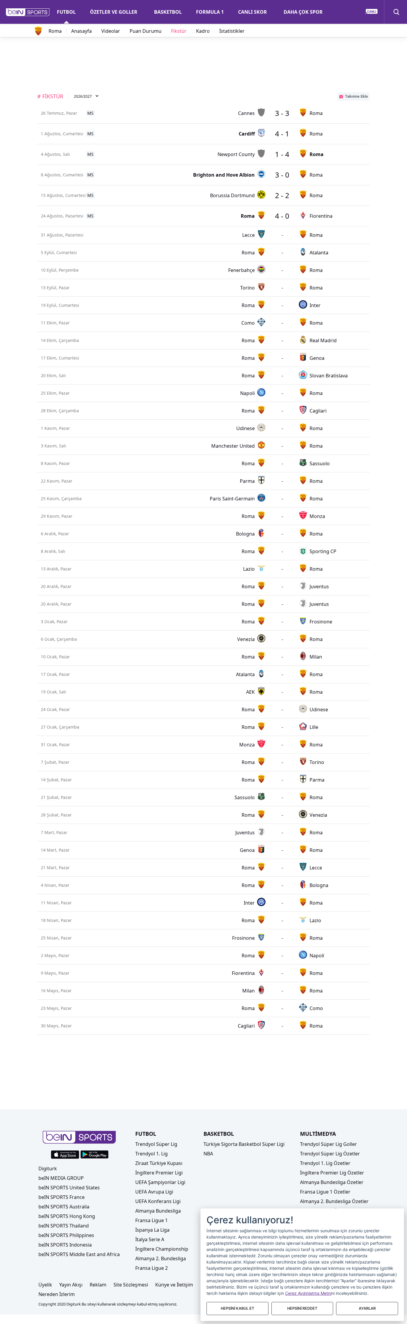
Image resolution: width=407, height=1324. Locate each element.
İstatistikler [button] (232, 31)
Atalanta (319, 252)
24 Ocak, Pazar (55, 709)
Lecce (248, 235)
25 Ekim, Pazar (55, 393)
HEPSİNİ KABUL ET (237, 1308)
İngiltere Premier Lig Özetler (332, 1172)
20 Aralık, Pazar (56, 586)
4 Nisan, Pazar (55, 885)
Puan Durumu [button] (145, 31)
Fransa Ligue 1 (151, 1220)
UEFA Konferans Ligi (158, 1201)
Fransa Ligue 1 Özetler (325, 1191)
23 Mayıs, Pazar (56, 1008)
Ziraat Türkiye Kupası (158, 1163)
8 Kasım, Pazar (55, 463)
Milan (316, 657)
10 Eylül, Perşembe (60, 270)
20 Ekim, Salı (53, 375)
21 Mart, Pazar (55, 867)
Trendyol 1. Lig (151, 1153)
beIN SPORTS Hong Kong (66, 1216)
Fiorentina (321, 216)
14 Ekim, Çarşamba (60, 340)
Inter (315, 305)
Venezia (246, 639)
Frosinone (321, 621)
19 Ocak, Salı (53, 692)
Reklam (98, 1284)
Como (248, 323)
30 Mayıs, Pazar (56, 1026)
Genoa (317, 358)
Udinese (245, 428)
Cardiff (247, 133)
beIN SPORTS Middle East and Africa (79, 1254)
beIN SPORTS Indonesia (65, 1244)
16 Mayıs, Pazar (56, 990)
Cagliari (318, 410)
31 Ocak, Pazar (55, 744)
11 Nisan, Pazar (56, 903)
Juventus (319, 586)
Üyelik (45, 1284)
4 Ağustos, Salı (55, 154)
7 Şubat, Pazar (55, 762)
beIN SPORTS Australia (63, 1206)
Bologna (245, 533)
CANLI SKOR (252, 12)
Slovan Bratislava (329, 375)
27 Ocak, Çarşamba (60, 727)
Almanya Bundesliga (158, 1211)
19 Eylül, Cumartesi (60, 305)
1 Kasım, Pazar (55, 428)
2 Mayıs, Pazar (55, 955)
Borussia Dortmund (232, 195)
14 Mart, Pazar (55, 850)
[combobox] (86, 97)
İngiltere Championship (161, 1249)
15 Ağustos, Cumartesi (63, 195)
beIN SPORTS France (61, 1197)
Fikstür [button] (179, 31)
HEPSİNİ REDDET (302, 1308)
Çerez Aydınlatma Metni (308, 1293)
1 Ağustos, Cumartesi (62, 133)
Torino (247, 287)
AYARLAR (367, 1308)
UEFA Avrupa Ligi (154, 1191)
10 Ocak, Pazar (55, 656)
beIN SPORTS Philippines (66, 1235)
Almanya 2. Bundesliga (160, 1258)
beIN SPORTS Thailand (63, 1225)
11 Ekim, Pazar (55, 323)
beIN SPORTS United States (69, 1187)
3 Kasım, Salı (53, 446)
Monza (317, 516)
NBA (208, 1153)
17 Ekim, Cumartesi (60, 358)
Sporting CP (323, 551)
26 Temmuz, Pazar (59, 113)
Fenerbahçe (241, 270)
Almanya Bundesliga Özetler (331, 1182)
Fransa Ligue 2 (151, 1268)
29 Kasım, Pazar (56, 516)
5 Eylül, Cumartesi (59, 252)
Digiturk (47, 1168)
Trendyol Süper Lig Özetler (330, 1153)
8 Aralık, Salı (53, 551)
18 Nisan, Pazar (56, 920)
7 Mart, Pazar (54, 832)
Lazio (249, 569)
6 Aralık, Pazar (55, 533)
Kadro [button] (203, 31)
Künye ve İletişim (174, 1284)
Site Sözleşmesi (131, 1284)
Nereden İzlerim (56, 1294)
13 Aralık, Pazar (56, 569)
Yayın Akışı (71, 1284)
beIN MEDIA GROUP (61, 1178)
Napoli (247, 393)
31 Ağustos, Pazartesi (62, 235)
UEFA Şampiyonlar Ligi (160, 1182)
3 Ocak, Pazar (54, 621)
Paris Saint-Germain (232, 498)
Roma (55, 31)
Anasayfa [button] (81, 31)
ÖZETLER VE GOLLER (113, 12)
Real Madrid (323, 340)
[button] (28, 12)
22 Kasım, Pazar (56, 481)
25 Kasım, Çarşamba (61, 498)
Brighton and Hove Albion (224, 175)
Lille (314, 727)
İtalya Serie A (149, 1239)
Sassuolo (320, 463)
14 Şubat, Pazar (56, 779)
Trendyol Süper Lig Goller (328, 1144)
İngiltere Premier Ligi (159, 1172)
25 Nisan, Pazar (56, 938)
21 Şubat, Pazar (56, 797)
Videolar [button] (110, 31)
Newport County (236, 154)
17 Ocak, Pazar (55, 674)
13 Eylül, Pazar (55, 287)
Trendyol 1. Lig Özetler (325, 1163)
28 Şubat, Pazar (56, 815)
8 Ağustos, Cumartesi (62, 175)
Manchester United (233, 446)
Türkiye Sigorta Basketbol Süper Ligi (244, 1144)
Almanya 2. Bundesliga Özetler (334, 1201)
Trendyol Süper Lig (156, 1144)
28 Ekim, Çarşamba (60, 410)
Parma (247, 481)
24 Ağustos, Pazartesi (62, 216)
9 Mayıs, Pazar (55, 973)
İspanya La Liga (152, 1230)
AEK (250, 692)
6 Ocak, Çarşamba (59, 639)
